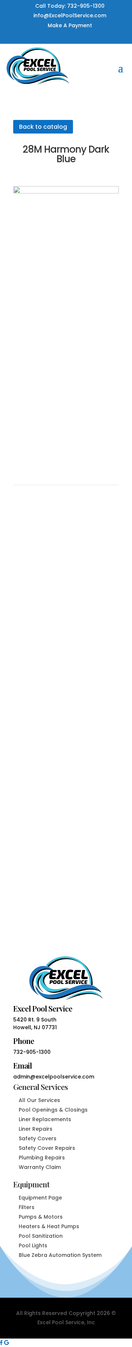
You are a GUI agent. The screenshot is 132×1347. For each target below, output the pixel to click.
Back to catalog (43, 126)
